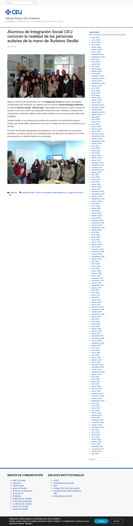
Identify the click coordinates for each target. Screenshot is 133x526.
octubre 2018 (96, 254)
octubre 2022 (96, 138)
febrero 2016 (96, 331)
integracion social (75, 192)
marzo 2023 (96, 126)
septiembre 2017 (97, 285)
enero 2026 (96, 52)
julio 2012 (95, 430)
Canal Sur (17, 483)
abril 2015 (95, 355)
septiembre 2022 (98, 141)
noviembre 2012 (97, 422)
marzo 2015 (96, 357)
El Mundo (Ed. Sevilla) (22, 498)
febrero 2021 (96, 187)
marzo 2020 (96, 213)
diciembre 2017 (97, 278)
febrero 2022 (96, 158)
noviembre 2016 (97, 309)
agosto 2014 (96, 374)
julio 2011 (95, 454)
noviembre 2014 (97, 367)
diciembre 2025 (97, 54)
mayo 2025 (96, 64)
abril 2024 (95, 95)
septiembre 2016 (97, 314)
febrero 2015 (96, 360)
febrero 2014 (96, 389)
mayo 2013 (95, 408)
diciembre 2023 (97, 105)
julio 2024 (95, 88)
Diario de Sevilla (20, 488)
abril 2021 (95, 182)
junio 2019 (95, 235)
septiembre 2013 (97, 401)
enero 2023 (96, 131)
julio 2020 (95, 203)
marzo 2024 (96, 98)
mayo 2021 (95, 179)
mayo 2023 (96, 122)
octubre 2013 (96, 398)
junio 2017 (95, 292)
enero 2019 (95, 247)
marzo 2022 (96, 155)
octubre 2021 (96, 167)
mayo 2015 (95, 353)
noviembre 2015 (97, 338)
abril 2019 (95, 240)
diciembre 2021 (97, 163)
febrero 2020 (96, 215)
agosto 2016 (96, 317)
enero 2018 (95, 276)
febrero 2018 (96, 273)
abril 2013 (95, 410)
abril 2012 (95, 437)
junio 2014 (95, 379)
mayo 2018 (95, 266)
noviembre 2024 (97, 78)
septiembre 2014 (97, 372)
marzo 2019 (96, 242)
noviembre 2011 (97, 449)
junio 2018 (95, 264)
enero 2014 (95, 391)
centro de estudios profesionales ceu (51, 192)
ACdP (56, 480)
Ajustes (116, 521)
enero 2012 (95, 444)
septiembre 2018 (97, 256)
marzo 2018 (96, 271)
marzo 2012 (96, 439)
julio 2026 (95, 37)
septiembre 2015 (97, 343)
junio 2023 (95, 119)
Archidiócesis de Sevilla (64, 483)
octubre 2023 (96, 110)
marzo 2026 (96, 47)
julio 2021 (95, 175)
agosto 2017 (96, 288)
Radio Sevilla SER (20, 509)
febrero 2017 (96, 302)
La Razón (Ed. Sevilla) (22, 504)
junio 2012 (95, 432)
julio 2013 (95, 403)
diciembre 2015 (97, 336)
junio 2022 (95, 148)
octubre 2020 (96, 196)
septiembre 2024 (98, 83)
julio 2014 (95, 377)
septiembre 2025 (98, 57)
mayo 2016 (95, 324)
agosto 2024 (96, 86)
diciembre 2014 (97, 365)
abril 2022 (95, 153)
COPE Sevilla (18, 486)
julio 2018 (95, 261)
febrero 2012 (96, 442)
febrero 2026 (96, 49)
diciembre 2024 (97, 76)
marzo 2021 (96, 184)
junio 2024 (95, 90)
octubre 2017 (96, 283)
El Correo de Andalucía (22, 491)
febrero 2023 (96, 129)
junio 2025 (95, 62)
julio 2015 (95, 348)
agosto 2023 (96, 114)
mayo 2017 (95, 295)
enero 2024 (96, 102)
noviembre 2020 (97, 194)
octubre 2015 (96, 341)
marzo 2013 (96, 413)
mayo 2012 (95, 434)
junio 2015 (95, 350)
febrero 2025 (96, 71)
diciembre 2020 (97, 191)
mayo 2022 (96, 151)
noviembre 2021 (97, 165)
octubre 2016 (96, 312)
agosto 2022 (96, 143)
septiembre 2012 (97, 427)
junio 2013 (95, 405)
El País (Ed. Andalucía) (22, 501)
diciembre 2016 (97, 307)
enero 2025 (96, 74)
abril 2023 (95, 124)
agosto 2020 (96, 201)
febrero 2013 (96, 415)
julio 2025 (95, 59)
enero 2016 (95, 333)
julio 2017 (95, 290)
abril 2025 (95, 66)
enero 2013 (95, 417)
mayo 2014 (95, 381)
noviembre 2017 (97, 280)
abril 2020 (95, 211)
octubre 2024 (96, 81)
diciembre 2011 (97, 446)
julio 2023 (95, 117)
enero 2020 (96, 218)
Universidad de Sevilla (63, 496)
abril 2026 (95, 45)
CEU (55, 486)
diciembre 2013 (97, 394)
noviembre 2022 (97, 136)
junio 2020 (95, 206)
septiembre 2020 (98, 199)
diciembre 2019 (97, 220)
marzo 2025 (96, 69)
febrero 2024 (96, 100)
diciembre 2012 (97, 420)
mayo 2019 (95, 237)
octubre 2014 (96, 369)
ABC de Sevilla (19, 480)
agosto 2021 (96, 172)
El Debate (17, 496)
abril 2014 (95, 384)
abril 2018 (95, 268)
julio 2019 (95, 232)
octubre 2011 (96, 451)
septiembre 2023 (98, 112)
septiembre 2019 (97, 228)
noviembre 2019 (97, 223)
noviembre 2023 (97, 107)
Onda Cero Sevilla (20, 506)
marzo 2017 (96, 300)
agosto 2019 (96, 230)
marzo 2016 (96, 328)
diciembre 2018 (97, 249)
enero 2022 (96, 160)
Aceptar (101, 521)
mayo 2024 (96, 93)
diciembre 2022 (97, 134)
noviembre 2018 (97, 251)
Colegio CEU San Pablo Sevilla (66, 488)
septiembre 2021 (97, 170)
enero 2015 (95, 362)
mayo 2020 (96, 208)
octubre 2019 (96, 225)
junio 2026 (95, 40)
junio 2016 (95, 321)
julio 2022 (95, 146)
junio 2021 (95, 177)
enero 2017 (95, 304)
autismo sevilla (28, 192)
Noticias (13, 192)
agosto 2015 (96, 345)
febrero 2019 (96, 244)
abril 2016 (95, 326)
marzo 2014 (96, 386)
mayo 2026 (96, 42)
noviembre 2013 (97, 396)
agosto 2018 (96, 259)
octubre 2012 (96, 425)
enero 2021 (95, 189)
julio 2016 (95, 319)
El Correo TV (18, 493)
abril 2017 (95, 297)
